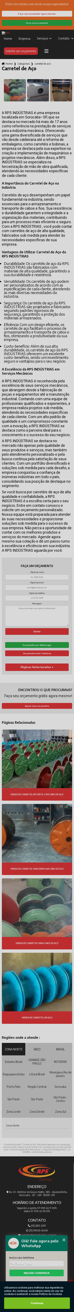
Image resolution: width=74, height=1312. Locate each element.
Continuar (37, 1303)
